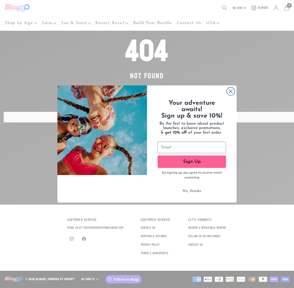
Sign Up (192, 161)
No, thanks (192, 191)
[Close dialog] (231, 91)
